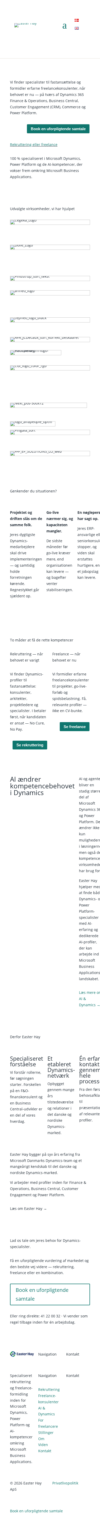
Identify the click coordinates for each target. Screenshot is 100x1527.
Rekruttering (49, 1389)
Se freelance (75, 726)
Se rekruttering (29, 745)
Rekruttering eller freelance (33, 144)
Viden (43, 1444)
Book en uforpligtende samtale (58, 129)
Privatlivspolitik (65, 1483)
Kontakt (44, 1450)
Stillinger (46, 1432)
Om (41, 1438)
